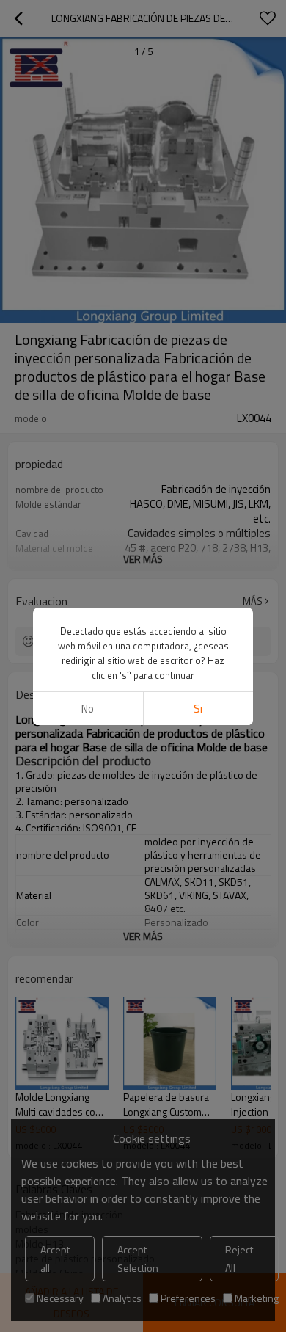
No (87, 708)
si (198, 708)
